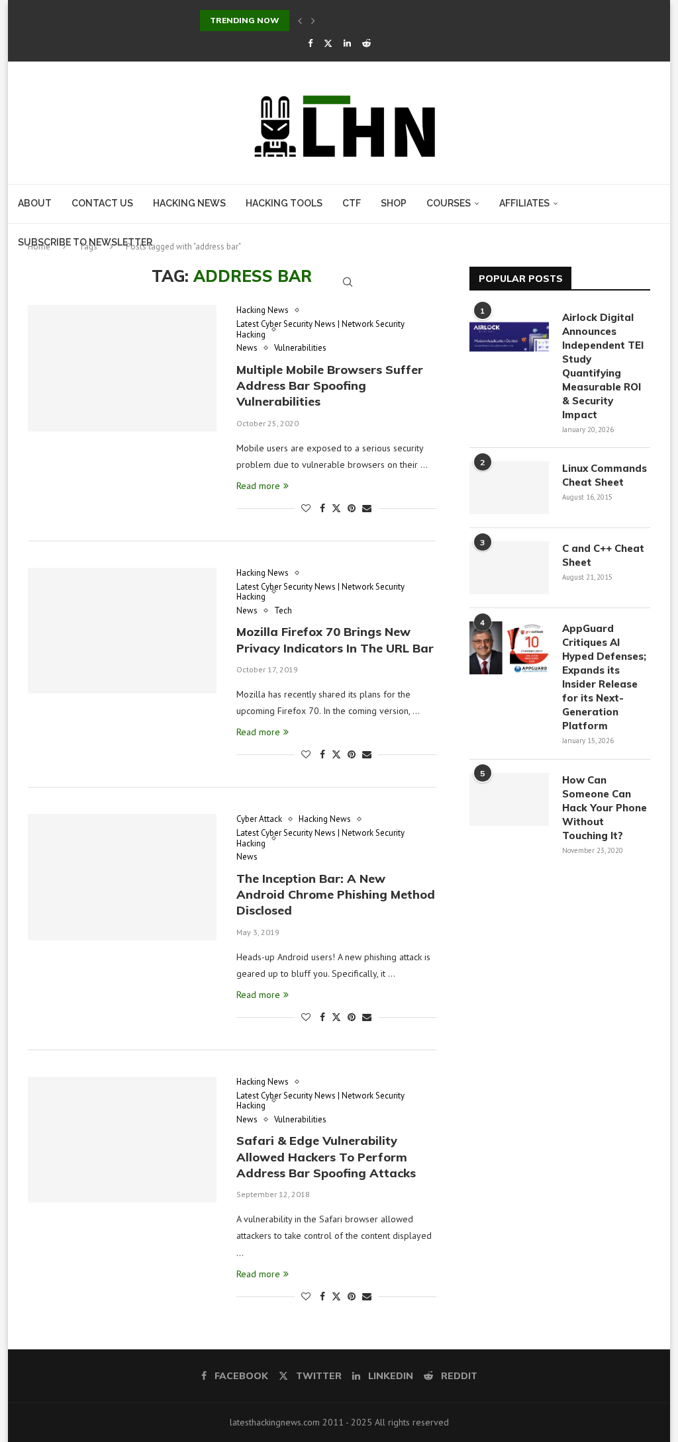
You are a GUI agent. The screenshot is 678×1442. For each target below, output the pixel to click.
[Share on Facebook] (322, 508)
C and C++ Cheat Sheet (603, 555)
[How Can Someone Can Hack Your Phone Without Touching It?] (509, 799)
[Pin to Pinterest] (352, 508)
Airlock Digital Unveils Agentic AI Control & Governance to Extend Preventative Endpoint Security (402, 20)
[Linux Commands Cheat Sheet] (509, 487)
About (35, 203)
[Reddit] (366, 43)
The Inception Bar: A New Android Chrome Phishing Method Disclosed (335, 895)
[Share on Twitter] (336, 508)
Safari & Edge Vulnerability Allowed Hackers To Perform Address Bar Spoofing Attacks (326, 1157)
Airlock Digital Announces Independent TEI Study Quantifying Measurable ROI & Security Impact (603, 366)
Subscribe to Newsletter (85, 242)
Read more (258, 486)
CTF (351, 203)
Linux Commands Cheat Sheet (604, 475)
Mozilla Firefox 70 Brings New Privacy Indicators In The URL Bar (335, 639)
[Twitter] (328, 43)
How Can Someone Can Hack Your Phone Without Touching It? (604, 808)
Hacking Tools (284, 203)
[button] (300, 20)
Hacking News (189, 203)
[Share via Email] (366, 508)
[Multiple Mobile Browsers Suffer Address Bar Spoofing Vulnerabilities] (122, 368)
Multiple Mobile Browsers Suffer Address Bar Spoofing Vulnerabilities (329, 386)
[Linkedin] (347, 43)
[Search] (347, 282)
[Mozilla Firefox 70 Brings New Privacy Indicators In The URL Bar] (122, 631)
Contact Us (102, 203)
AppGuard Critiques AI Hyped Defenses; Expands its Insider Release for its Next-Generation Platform (604, 677)
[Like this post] (306, 508)
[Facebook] (310, 43)
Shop (394, 203)
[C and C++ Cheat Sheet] (509, 567)
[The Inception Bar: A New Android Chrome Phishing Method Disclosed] (122, 877)
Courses (448, 203)
